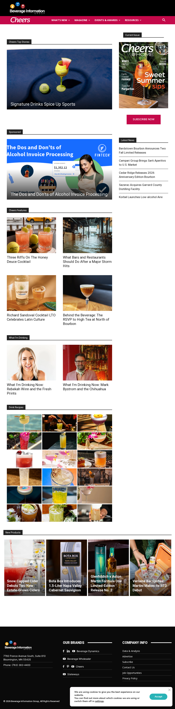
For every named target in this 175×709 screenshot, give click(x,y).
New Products (13, 532)
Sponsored (15, 132)
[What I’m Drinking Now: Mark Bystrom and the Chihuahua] (87, 362)
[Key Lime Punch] (59, 477)
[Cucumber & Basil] (24, 423)
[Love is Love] (24, 495)
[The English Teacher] (59, 459)
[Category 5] (24, 441)
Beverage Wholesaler (79, 658)
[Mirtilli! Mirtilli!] (94, 423)
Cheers (80, 666)
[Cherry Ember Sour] (24, 459)
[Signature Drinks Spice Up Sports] (59, 79)
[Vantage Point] (59, 441)
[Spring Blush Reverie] (94, 495)
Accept (158, 696)
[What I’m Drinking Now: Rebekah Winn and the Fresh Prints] (31, 362)
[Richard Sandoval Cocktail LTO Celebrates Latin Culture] (31, 293)
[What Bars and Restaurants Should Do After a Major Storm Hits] (87, 235)
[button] (164, 20)
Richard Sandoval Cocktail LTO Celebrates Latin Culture (31, 317)
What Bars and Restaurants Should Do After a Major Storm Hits (87, 261)
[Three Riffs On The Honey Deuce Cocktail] (31, 235)
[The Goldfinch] (59, 495)
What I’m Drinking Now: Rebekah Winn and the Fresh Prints (29, 389)
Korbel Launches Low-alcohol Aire (141, 197)
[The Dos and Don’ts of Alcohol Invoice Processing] (59, 169)
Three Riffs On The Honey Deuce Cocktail (27, 259)
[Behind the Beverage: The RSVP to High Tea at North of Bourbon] (87, 293)
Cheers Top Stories (19, 42)
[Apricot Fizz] (94, 459)
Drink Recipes (16, 407)
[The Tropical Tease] (94, 441)
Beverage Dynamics (88, 651)
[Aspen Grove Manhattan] (94, 477)
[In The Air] (24, 477)
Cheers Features (18, 210)
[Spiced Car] (94, 513)
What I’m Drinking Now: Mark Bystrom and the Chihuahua (86, 387)
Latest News (127, 140)
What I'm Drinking (18, 337)
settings (99, 701)
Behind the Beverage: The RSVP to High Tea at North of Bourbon (86, 319)
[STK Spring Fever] (24, 513)
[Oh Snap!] (59, 513)
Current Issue (132, 35)
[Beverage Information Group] (33, 8)
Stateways (73, 674)
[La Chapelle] (59, 423)
